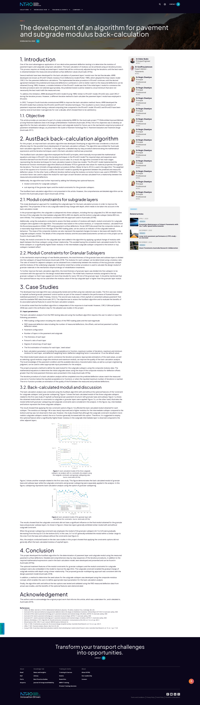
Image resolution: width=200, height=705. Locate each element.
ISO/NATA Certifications (172, 697)
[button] (165, 4)
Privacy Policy (150, 697)
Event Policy (160, 697)
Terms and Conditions (138, 697)
